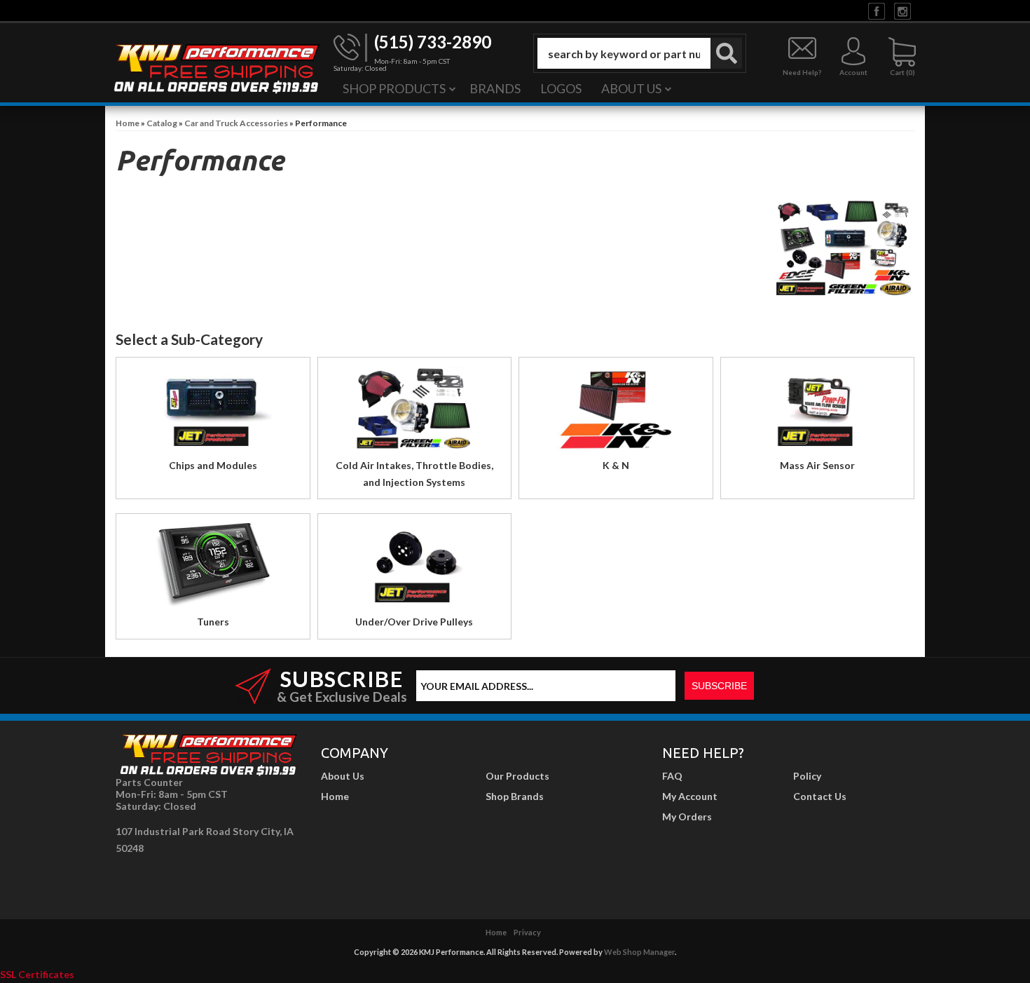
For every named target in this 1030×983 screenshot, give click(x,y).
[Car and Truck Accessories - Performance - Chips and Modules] (213, 412)
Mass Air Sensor (817, 465)
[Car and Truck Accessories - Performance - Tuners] (213, 568)
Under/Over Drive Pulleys (414, 622)
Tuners (213, 622)
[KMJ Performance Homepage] (216, 67)
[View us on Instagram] (902, 10)
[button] (639, 53)
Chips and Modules (213, 465)
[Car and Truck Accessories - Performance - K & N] (616, 412)
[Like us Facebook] (876, 10)
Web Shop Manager (639, 951)
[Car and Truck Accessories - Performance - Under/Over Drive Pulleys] (415, 568)
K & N (616, 465)
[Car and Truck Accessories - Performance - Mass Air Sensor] (817, 412)
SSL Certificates (37, 974)
